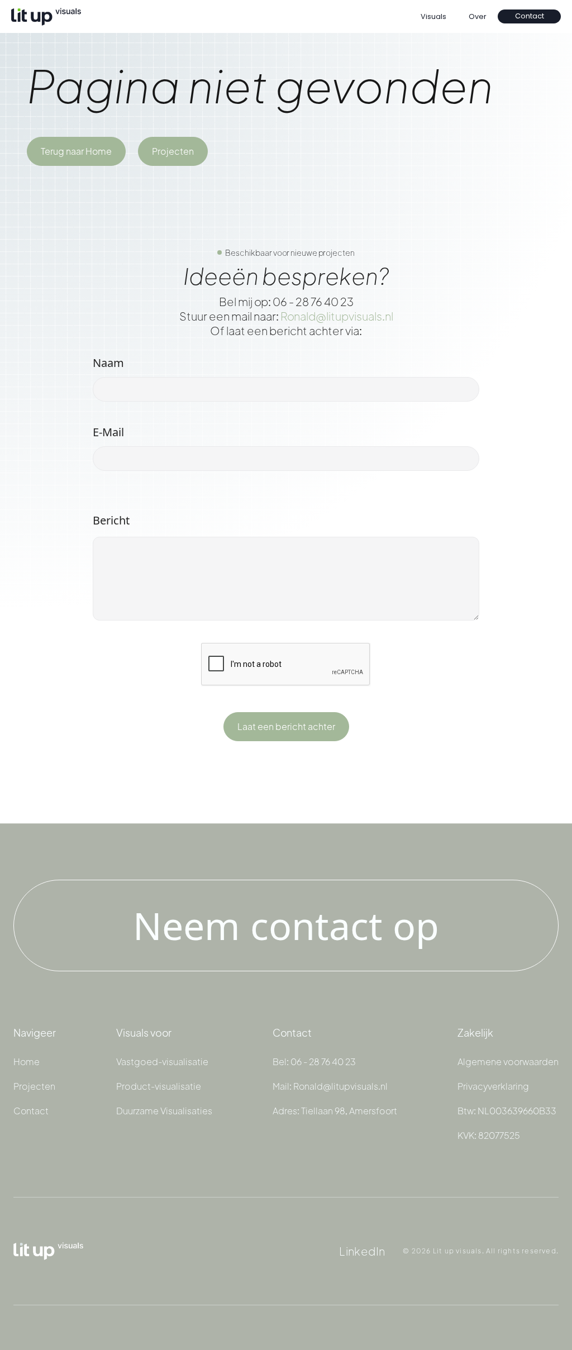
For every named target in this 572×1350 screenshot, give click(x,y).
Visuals (433, 16)
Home (26, 1061)
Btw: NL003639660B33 (506, 1111)
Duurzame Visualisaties (164, 1111)
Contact (529, 16)
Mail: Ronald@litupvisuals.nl (330, 1086)
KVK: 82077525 (488, 1135)
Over (478, 16)
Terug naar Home (76, 151)
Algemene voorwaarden (508, 1061)
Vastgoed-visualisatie (162, 1061)
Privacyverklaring (493, 1086)
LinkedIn (362, 1251)
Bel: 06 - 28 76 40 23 (314, 1061)
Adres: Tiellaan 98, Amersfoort (335, 1111)
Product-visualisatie (158, 1086)
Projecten (173, 151)
